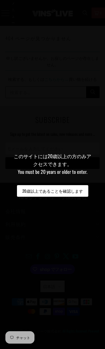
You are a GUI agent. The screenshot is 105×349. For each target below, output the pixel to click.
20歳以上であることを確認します (52, 191)
